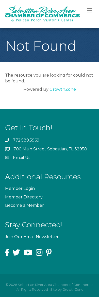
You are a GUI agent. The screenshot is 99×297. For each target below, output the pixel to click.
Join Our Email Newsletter (32, 236)
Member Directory (24, 197)
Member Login (20, 188)
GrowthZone (63, 89)
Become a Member (24, 205)
